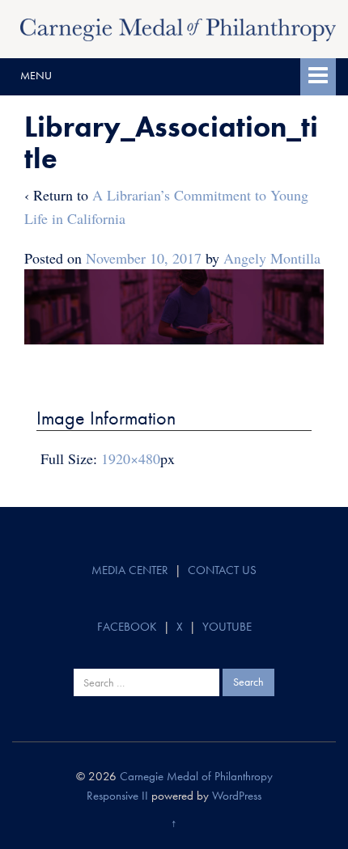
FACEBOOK (127, 627)
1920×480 (130, 458)
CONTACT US (222, 570)
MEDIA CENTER (129, 570)
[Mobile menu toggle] (318, 76)
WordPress (236, 796)
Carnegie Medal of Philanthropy (196, 776)
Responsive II (117, 796)
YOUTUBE (227, 627)
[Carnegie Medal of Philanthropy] (178, 27)
